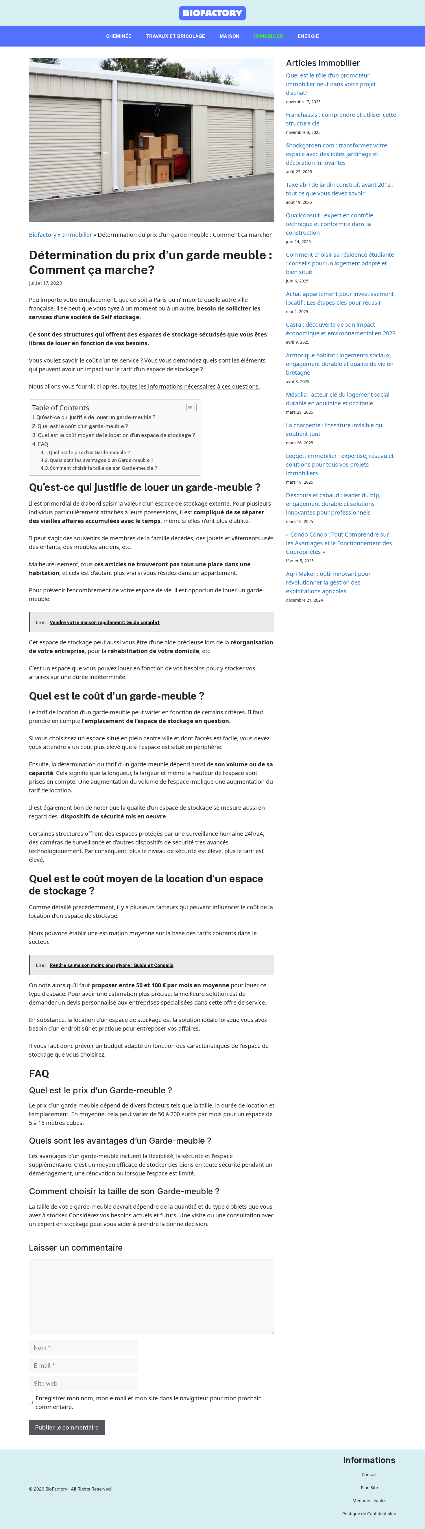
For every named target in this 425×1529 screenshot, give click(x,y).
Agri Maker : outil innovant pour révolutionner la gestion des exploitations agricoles (328, 582)
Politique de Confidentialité (369, 1513)
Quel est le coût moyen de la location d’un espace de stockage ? (116, 435)
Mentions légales (369, 1500)
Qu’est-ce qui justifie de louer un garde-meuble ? (96, 417)
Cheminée (119, 36)
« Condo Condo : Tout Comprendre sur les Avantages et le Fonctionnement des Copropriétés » (339, 543)
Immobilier (268, 36)
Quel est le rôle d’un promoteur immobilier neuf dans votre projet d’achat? (331, 84)
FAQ (43, 444)
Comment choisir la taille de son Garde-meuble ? (103, 468)
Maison (230, 36)
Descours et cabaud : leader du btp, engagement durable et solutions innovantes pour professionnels (333, 503)
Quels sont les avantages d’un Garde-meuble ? (102, 460)
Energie (308, 36)
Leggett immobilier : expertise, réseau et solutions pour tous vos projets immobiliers (340, 464)
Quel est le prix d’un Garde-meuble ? (89, 452)
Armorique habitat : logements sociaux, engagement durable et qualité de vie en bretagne (339, 363)
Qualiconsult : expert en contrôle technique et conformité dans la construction (329, 223)
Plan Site (369, 1487)
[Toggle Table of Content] (188, 408)
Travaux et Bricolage (175, 36)
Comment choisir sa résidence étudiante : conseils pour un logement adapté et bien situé (340, 263)
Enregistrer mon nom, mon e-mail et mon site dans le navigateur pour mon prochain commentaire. (149, 1402)
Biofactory (42, 234)
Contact (369, 1474)
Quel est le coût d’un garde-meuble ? (83, 426)
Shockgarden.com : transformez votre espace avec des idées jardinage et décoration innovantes (336, 154)
